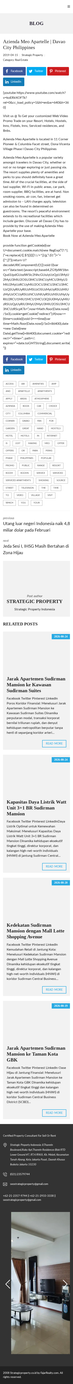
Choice (53, 406)
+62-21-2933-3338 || (43, 1196)
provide (8, 245)
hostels (56, 428)
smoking (44, 480)
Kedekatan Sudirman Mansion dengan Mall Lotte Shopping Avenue (35, 931)
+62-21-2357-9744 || (16, 1196)
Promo (10, 465)
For (51, 421)
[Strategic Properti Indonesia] (2, 6)
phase (9, 458)
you (23, 503)
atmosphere (41, 399)
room (9, 473)
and (8, 391)
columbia (24, 413)
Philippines (26, 458)
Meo (47, 443)
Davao (26, 421)
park (35, 451)
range (41, 465)
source (61, 480)
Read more (54, 743)
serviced (58, 473)
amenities (38, 384)
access (10, 384)
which (9, 503)
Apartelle (24, 391)
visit (50, 495)
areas (23, 399)
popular (46, 458)
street (10, 488)
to (7, 495)
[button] (8, 1284)
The (43, 488)
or (23, 451)
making (32, 443)
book (26, 406)
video (20, 495)
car (39, 406)
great (25, 428)
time (56, 488)
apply (9, 399)
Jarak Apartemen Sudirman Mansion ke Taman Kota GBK (36, 1054)
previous (36, 524)
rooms (24, 473)
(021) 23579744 (20, 1174)
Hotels (25, 436)
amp (54, 384)
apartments (45, 391)
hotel (9, 436)
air (23, 384)
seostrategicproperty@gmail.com (29, 1184)
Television (27, 488)
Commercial (45, 413)
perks (49, 451)
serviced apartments (18, 480)
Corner (10, 421)
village (35, 495)
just (17, 443)
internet (52, 436)
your (36, 503)
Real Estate (21, 60)
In (38, 436)
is (7, 443)
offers (10, 451)
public (26, 465)
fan (39, 421)
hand (40, 428)
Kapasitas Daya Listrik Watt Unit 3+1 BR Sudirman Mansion (36, 807)
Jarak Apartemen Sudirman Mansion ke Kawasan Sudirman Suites (36, 684)
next (36, 547)
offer (60, 443)
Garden (10, 428)
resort (56, 465)
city (8, 413)
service (40, 473)
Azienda (10, 406)
